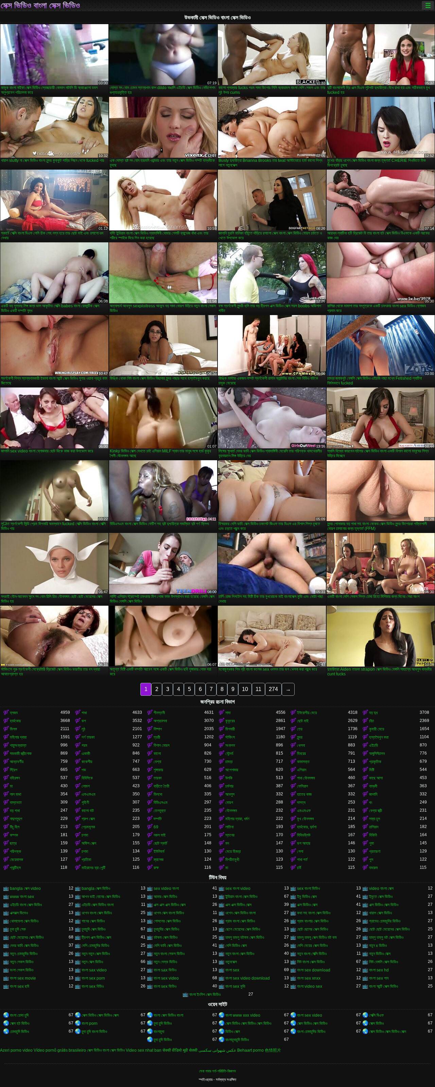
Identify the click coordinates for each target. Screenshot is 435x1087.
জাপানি (373, 794)
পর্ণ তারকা (88, 737)
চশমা (85, 835)
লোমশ (86, 786)
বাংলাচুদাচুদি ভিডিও (237, 1039)
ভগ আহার (303, 843)
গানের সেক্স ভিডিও (93, 921)
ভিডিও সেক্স (232, 1031)
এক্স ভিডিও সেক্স (307, 904)
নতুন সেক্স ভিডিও (92, 962)
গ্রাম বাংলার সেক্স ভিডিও (312, 921)
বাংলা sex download (313, 970)
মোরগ (229, 802)
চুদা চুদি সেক (18, 929)
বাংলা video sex (309, 986)
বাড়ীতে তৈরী (161, 786)
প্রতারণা (374, 851)
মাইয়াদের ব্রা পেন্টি (93, 867)
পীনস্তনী (159, 712)
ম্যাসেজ (158, 859)
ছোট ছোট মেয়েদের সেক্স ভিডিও (389, 929)
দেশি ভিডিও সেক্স (236, 945)
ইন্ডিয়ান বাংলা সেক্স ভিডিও (241, 896)
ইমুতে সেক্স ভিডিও (381, 896)
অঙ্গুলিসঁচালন (377, 753)
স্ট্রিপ (13, 769)
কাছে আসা (376, 778)
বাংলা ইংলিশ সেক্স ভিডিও (205, 994)
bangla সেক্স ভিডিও (96, 888)
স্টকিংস (230, 737)
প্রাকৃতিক (375, 761)
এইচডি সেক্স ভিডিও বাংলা (98, 904)
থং (370, 802)
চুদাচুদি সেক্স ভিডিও (93, 929)
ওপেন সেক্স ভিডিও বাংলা (240, 913)
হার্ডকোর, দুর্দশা (306, 827)
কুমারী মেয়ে (376, 729)
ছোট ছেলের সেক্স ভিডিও (312, 929)
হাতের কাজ (304, 794)
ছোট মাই (303, 721)
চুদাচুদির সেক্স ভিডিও (166, 929)
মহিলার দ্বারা (18, 737)
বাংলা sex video (166, 978)
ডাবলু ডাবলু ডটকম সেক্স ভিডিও (244, 937)
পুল (371, 859)
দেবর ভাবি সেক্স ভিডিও (24, 945)
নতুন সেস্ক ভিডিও (165, 962)
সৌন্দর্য (229, 753)
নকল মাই (160, 835)
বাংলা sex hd (379, 970)
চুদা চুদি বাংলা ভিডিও (94, 1031)
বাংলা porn (90, 1023)
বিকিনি (373, 835)
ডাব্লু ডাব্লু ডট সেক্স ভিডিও (386, 937)
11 (258, 689)
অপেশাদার (231, 769)
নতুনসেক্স (231, 962)
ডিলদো (158, 794)
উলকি (228, 778)
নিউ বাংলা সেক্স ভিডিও (311, 962)
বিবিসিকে (87, 778)
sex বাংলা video (237, 888)
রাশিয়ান (373, 827)
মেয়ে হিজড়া (233, 851)
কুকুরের (230, 721)
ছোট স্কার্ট (160, 843)
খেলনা (301, 745)
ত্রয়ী (157, 737)
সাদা (227, 712)
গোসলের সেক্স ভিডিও (167, 921)
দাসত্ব (301, 802)
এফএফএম (88, 794)
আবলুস (229, 794)
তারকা (157, 778)
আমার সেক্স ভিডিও (165, 896)
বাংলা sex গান (378, 978)
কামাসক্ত (303, 761)
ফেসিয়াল (302, 786)
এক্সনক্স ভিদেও (19, 913)
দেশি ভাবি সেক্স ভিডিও (167, 945)
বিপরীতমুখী (232, 859)
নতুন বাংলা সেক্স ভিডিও (239, 953)
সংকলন (230, 745)
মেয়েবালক (16, 859)
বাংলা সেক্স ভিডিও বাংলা (168, 1015)
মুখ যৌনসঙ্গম (305, 818)
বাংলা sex (232, 970)
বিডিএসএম (161, 802)
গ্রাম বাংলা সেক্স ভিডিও (240, 921)
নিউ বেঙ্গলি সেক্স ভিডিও (383, 962)
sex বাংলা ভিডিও (308, 888)
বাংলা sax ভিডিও (165, 970)
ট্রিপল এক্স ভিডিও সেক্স (96, 937)
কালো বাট (88, 810)
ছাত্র (13, 843)
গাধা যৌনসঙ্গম (306, 778)
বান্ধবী (373, 786)
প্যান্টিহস (15, 867)
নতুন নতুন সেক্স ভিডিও (96, 953)
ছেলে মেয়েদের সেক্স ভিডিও (242, 929)
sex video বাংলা (166, 888)
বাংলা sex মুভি (235, 986)
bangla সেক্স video (25, 888)
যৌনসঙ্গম (231, 810)
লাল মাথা (15, 794)
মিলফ (13, 729)
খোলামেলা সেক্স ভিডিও (24, 921)
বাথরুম (373, 867)
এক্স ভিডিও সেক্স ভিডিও (383, 904)
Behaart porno (250, 1050)
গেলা (300, 851)
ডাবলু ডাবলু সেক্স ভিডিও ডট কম (317, 937)
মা (11, 786)
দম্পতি (158, 818)
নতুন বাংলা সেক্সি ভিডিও (312, 953)
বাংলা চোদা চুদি (19, 1015)
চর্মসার (229, 786)
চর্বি (299, 867)
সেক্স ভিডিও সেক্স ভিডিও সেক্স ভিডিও (248, 1023)
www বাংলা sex (22, 896)
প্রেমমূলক (88, 827)
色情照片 (273, 1050)
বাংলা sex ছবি (19, 986)
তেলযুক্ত (160, 810)
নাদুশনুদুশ (16, 818)
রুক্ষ (156, 867)
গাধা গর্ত (302, 859)
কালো (157, 753)
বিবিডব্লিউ (303, 835)
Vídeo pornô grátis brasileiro (60, 1050)
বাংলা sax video (94, 970)
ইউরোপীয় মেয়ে (307, 712)
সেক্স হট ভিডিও (19, 1023)
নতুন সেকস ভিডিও (21, 962)
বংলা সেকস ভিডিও (21, 970)
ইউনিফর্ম (159, 851)
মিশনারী (230, 729)
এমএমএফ (304, 810)
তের (299, 729)
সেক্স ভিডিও (376, 1023)
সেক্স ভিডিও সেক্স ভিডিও (312, 1023)
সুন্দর (299, 737)
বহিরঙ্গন (15, 778)
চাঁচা (371, 721)
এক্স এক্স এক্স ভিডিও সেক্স (170, 904)
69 (156, 827)
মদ (227, 843)
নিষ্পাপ (158, 729)
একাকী (86, 753)
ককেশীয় (87, 761)
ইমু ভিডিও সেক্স (307, 896)
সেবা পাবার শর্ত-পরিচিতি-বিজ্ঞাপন (217, 1071)
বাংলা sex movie (23, 978)
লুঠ (83, 729)
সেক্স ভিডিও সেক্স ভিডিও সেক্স (100, 1015)
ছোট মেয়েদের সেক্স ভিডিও (27, 937)
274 (273, 689)
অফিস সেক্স (89, 843)
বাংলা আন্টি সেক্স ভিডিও (383, 986)
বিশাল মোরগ (162, 745)
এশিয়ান (301, 769)
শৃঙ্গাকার (158, 769)
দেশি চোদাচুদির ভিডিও (95, 945)
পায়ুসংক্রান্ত (18, 745)
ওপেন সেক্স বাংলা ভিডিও (169, 913)
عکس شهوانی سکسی (217, 1050)
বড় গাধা (15, 810)
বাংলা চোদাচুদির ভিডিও (311, 1031)
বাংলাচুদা (159, 1031)
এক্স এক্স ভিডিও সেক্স (238, 904)
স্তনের (229, 835)
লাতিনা (229, 827)
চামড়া (228, 761)
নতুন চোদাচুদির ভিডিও (23, 953)
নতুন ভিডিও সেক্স (379, 953)
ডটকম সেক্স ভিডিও (165, 937)
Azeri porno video (16, 1050)
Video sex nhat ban (143, 1050)
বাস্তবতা (15, 802)
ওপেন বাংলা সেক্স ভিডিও (97, 913)
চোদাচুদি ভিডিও (19, 1031)
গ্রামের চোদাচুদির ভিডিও (384, 921)
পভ (84, 769)
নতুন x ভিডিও (378, 945)
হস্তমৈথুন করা (378, 737)
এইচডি (373, 745)
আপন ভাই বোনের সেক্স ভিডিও (101, 896)
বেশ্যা (157, 761)
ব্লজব (14, 712)
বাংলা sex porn (93, 978)
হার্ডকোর (15, 721)
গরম (84, 745)
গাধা (84, 712)
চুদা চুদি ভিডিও (163, 1023)
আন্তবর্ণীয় (16, 761)
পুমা (371, 843)
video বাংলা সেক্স (381, 888)
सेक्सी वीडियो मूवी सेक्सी (179, 1050)
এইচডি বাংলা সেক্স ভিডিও (26, 904)
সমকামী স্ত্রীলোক (21, 753)
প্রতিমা (86, 859)
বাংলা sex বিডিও (93, 986)
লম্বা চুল (374, 818)
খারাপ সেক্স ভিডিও (380, 913)
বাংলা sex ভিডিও (165, 986)
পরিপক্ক (15, 851)
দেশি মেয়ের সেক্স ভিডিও (312, 945)
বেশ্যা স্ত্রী (375, 810)
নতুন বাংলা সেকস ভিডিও (169, 953)
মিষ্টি (371, 769)
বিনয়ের (301, 753)
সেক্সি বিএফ (376, 1015)
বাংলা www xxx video (242, 1015)
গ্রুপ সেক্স (88, 818)
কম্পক (14, 835)
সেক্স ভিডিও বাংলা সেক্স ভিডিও (40, 5)
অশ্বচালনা (160, 721)
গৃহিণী (85, 802)
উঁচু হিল (14, 827)
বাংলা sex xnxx (308, 978)
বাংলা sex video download (247, 978)
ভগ (84, 721)
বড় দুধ (373, 712)
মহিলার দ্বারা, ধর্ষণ (237, 818)
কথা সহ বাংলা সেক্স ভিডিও (313, 913)
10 (245, 689)
